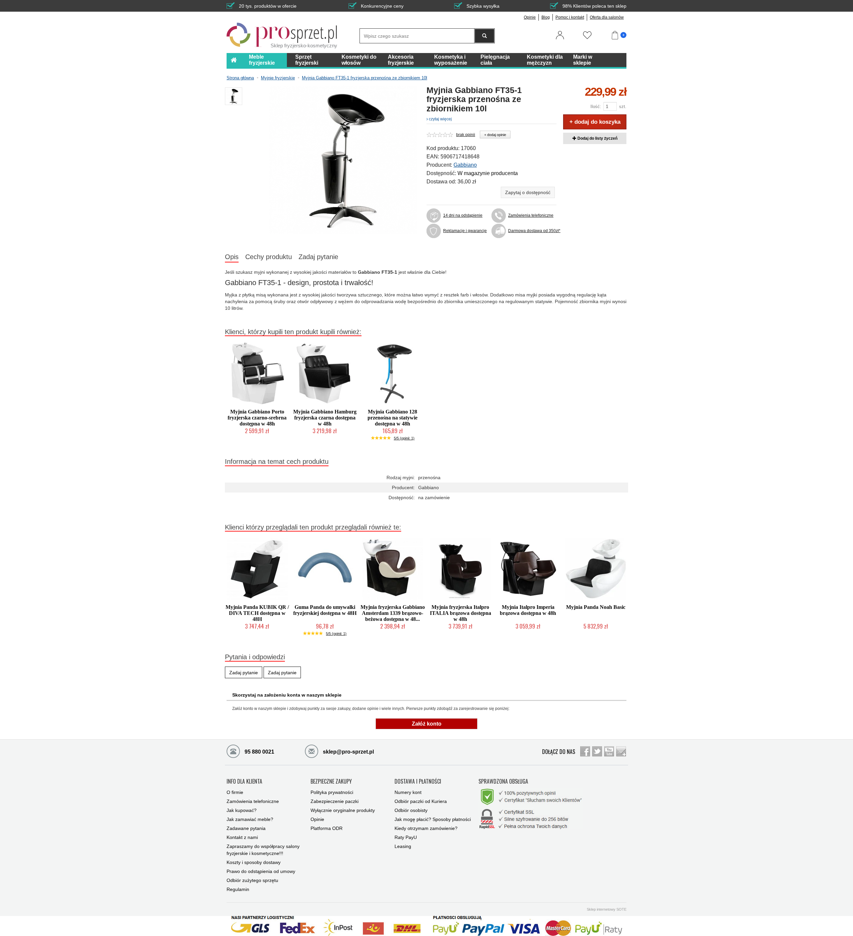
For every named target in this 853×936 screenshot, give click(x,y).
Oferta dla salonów (607, 17)
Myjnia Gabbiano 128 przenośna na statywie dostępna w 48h (393, 417)
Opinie (530, 17)
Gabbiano (465, 165)
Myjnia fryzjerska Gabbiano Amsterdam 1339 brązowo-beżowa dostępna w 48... (393, 613)
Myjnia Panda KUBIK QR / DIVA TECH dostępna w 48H (257, 613)
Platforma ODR (327, 828)
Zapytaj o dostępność (527, 192)
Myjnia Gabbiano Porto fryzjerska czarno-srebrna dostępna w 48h (257, 417)
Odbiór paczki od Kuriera (421, 801)
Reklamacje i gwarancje (465, 230)
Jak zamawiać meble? (250, 819)
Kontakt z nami (242, 837)
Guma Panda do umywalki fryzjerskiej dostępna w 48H (325, 610)
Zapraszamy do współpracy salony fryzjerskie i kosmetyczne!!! (263, 850)
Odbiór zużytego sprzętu (252, 880)
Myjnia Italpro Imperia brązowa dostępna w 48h (528, 610)
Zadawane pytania (246, 828)
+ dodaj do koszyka (594, 122)
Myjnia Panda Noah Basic (595, 607)
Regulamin (238, 889)
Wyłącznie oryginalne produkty (343, 810)
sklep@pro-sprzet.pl (348, 752)
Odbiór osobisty (411, 810)
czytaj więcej (440, 119)
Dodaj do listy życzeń (596, 138)
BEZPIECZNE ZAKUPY (331, 782)
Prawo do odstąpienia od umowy (261, 871)
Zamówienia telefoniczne (530, 215)
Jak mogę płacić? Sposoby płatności (433, 819)
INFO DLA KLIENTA (244, 782)
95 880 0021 (258, 752)
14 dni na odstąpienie (462, 215)
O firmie (235, 792)
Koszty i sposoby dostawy (254, 862)
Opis (232, 256)
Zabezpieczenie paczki (335, 801)
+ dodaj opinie (495, 135)
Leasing (403, 846)
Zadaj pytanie (318, 256)
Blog (545, 17)
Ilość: (595, 106)
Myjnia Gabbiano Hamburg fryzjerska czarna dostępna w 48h (325, 417)
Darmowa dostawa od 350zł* (532, 230)
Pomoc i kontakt (569, 17)
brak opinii (465, 134)
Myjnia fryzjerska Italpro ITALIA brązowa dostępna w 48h (460, 613)
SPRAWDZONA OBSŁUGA (503, 782)
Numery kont (408, 792)
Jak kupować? (242, 810)
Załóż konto (426, 724)
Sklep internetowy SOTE (606, 909)
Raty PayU (406, 837)
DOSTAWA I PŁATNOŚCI (418, 782)
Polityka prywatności (332, 792)
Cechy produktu (268, 256)
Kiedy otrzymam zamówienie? (426, 828)
